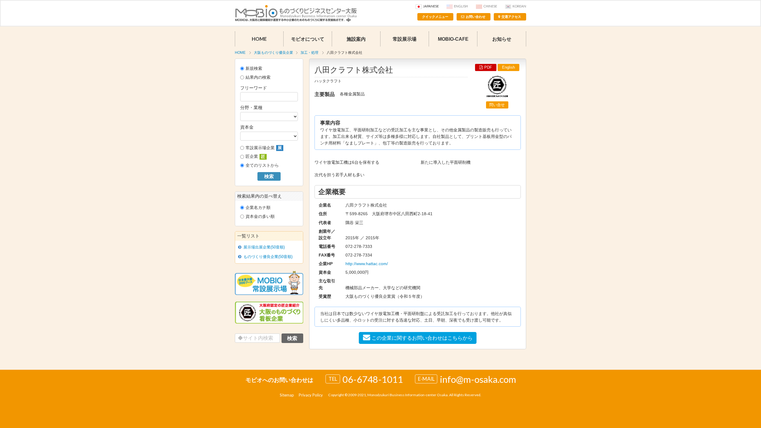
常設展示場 (404, 39)
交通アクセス (511, 16)
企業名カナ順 (258, 207)
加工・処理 (309, 53)
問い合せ (497, 105)
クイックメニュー (435, 16)
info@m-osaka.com (478, 379)
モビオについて (307, 39)
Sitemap (287, 395)
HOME (259, 39)
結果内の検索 (258, 77)
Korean (519, 6)
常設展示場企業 (264, 147)
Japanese (431, 6)
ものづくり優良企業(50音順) (268, 256)
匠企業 (255, 156)
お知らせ (501, 39)
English (461, 6)
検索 (269, 176)
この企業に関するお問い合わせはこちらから (422, 338)
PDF (488, 67)
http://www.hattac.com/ (366, 263)
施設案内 (356, 39)
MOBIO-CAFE (453, 39)
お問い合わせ (475, 16)
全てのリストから (262, 165)
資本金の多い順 (260, 216)
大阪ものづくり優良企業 (273, 53)
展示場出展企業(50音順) (264, 247)
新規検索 (254, 68)
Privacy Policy (311, 395)
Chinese (490, 6)
